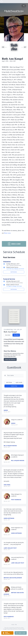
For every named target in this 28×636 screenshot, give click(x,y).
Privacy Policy (10, 629)
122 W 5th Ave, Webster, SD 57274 (15, 269)
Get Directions (14, 272)
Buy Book (16, 335)
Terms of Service (18, 629)
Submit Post (14, 386)
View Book (7, 335)
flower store (7, 233)
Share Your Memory (10, 359)
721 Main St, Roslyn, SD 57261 (14, 286)
